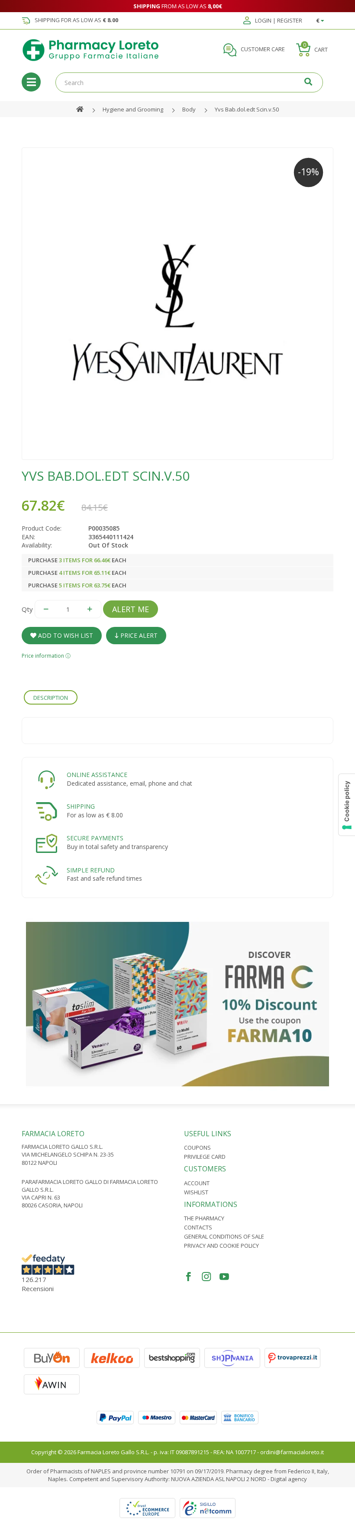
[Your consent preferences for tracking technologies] (347, 805)
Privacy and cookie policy (221, 1245)
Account (197, 1183)
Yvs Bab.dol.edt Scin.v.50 (247, 109)
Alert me (130, 609)
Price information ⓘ (46, 655)
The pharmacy (204, 1218)
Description (50, 698)
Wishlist (196, 1192)
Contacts (198, 1227)
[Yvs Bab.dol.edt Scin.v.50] (177, 304)
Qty (27, 609)
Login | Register (278, 21)
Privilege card (205, 1157)
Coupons (197, 1147)
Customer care (262, 49)
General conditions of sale (224, 1236)
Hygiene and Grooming (133, 109)
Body (189, 109)
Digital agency (289, 1479)
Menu (31, 82)
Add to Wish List (64, 635)
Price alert (138, 635)
